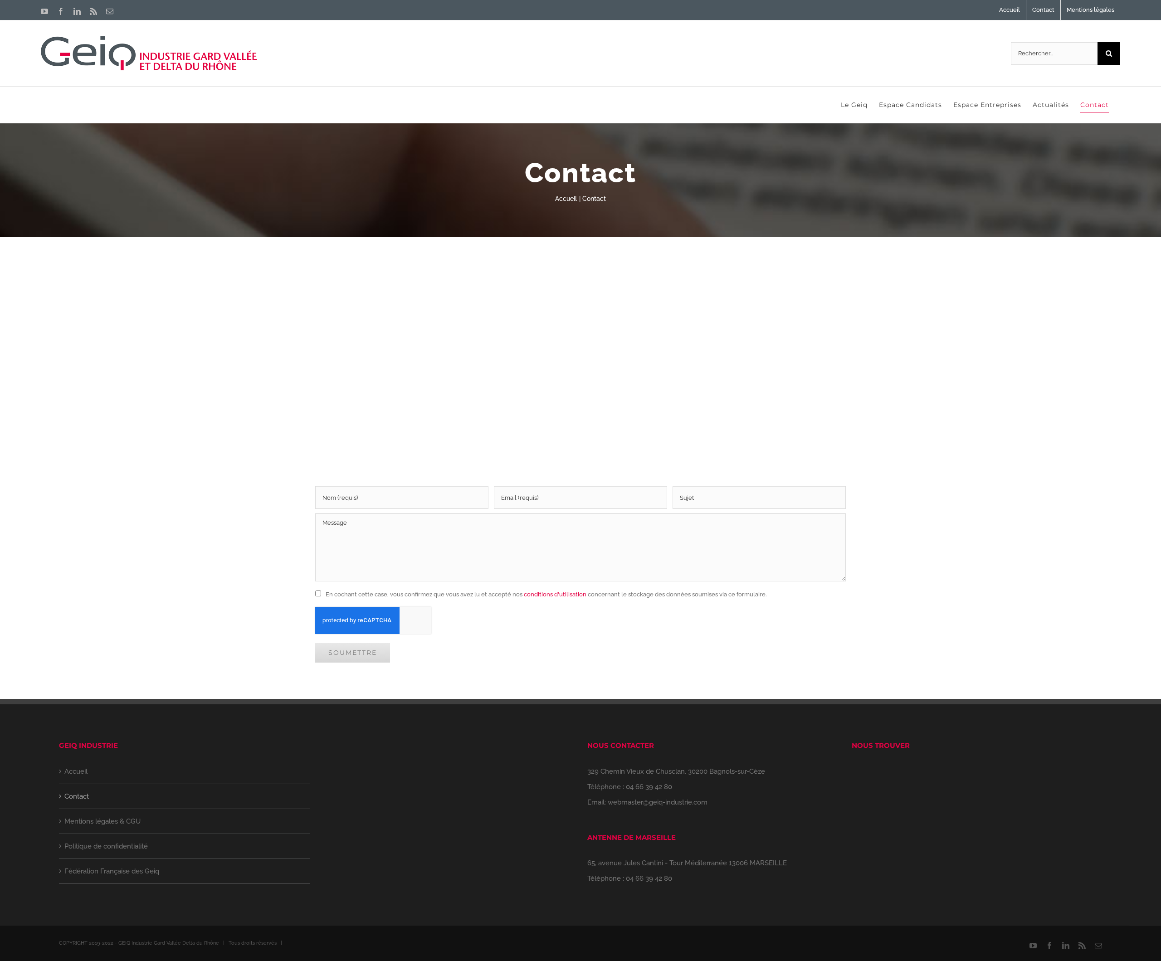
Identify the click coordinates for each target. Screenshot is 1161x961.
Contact (76, 796)
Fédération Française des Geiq (111, 871)
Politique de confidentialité (106, 846)
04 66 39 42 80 (649, 787)
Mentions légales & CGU (102, 821)
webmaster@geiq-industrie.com (657, 802)
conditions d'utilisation (555, 594)
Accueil (76, 771)
